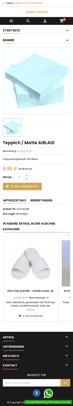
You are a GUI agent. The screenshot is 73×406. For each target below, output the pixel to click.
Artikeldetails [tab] (14, 200)
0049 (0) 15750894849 (28, 3)
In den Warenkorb (22, 186)
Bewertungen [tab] (41, 200)
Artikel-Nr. (9, 209)
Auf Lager (9, 214)
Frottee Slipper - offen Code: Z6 (30, 291)
